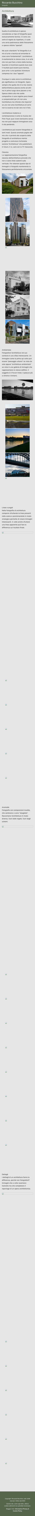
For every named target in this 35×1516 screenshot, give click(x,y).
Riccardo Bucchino (12, 2)
